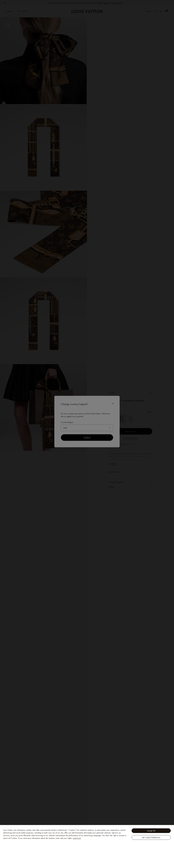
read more (77, 838)
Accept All (151, 830)
